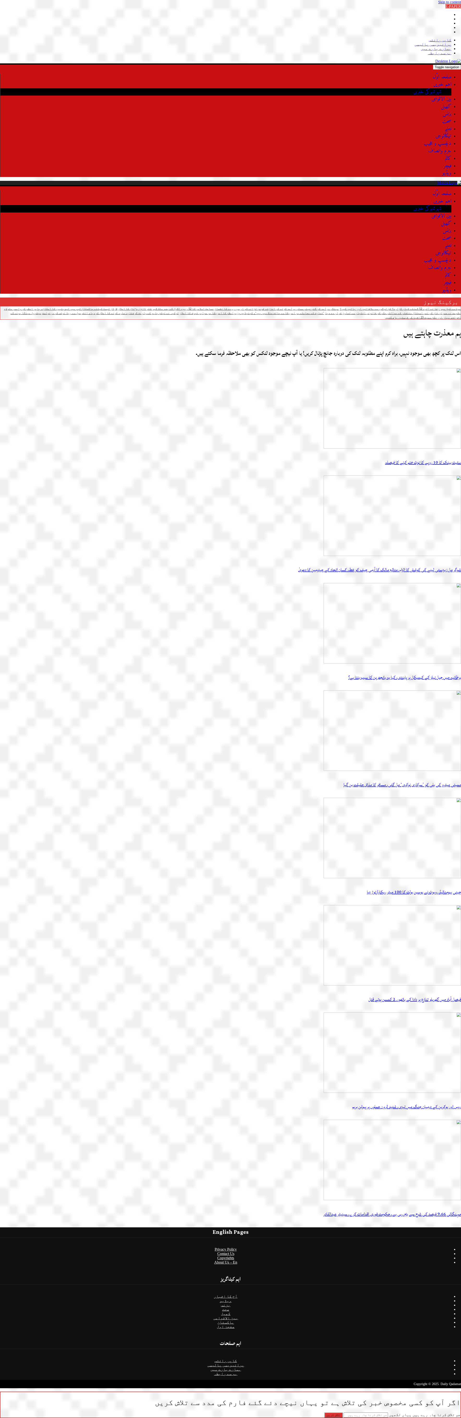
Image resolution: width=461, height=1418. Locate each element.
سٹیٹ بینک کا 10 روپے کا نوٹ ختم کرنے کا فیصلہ (423, 462)
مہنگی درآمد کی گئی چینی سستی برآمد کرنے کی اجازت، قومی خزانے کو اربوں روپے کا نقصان (277, 308)
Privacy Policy (226, 1249)
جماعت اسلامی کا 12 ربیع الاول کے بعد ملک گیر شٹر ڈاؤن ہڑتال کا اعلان (166, 308)
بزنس (447, 114)
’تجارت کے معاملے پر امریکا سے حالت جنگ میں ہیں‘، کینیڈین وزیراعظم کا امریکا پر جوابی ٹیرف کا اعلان (252, 313)
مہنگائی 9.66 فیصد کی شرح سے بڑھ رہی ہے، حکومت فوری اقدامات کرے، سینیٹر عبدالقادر (392, 1214)
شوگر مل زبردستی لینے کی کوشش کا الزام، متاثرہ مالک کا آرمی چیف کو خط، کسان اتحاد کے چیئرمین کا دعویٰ (379, 570)
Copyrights (225, 1258)
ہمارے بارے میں (436, 49)
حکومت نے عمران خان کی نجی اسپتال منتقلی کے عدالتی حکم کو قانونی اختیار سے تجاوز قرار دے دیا (393, 313)
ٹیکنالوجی (443, 136)
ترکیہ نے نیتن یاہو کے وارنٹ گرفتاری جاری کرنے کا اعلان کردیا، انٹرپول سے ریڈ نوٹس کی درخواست (110, 313)
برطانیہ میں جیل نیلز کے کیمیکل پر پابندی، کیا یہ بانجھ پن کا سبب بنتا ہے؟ (404, 677)
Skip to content (449, 2)
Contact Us (225, 1254)
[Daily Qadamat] (448, 61)
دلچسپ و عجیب (437, 143)
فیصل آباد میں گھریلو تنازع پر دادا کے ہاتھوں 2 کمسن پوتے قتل (415, 999)
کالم (448, 158)
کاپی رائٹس (440, 40)
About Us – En (225, 1262)
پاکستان (225, 1322)
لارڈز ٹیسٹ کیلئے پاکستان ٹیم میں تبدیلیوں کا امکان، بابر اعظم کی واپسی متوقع (60, 308)
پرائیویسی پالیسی (432, 44)
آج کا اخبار (225, 1296)
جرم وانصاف (439, 151)
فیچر (447, 165)
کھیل (446, 106)
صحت (446, 121)
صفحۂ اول (226, 1327)
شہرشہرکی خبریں (427, 92)
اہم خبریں (442, 84)
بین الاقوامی (441, 99)
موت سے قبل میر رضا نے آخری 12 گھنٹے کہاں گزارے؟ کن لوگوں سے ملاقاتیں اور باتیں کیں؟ (400, 308)
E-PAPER (453, 6)
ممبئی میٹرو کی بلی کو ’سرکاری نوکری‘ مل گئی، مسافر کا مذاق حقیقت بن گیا (402, 784)
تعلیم (448, 129)
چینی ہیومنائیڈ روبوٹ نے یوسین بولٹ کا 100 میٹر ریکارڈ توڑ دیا (414, 892)
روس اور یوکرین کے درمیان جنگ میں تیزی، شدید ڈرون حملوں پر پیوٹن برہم (406, 1106)
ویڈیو (446, 173)
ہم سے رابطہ (439, 53)
